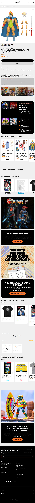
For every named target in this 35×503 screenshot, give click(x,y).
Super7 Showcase (4, 470)
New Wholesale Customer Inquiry (20, 466)
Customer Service (19, 463)
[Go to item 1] (2, 45)
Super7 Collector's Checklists (21, 468)
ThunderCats (8, 6)
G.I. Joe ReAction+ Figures (7, 376)
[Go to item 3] (9, 45)
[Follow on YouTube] (10, 481)
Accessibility (18, 477)
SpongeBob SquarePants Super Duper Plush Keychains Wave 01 (21, 376)
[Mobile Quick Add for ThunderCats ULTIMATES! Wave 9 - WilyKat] (12, 150)
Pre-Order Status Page (20, 462)
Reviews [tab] (4, 340)
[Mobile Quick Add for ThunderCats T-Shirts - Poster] (12, 316)
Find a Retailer (3, 461)
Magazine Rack (3, 472)
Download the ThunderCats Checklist (17, 293)
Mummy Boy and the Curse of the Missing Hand (6, 464)
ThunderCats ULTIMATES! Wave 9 (21, 155)
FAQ (17, 471)
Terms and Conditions (19, 474)
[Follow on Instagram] (6, 481)
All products (3, 6)
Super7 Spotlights (4, 469)
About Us (2, 460)
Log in (8, 67)
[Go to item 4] (12, 45)
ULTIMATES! (13, 6)
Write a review (31, 340)
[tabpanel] (17, 348)
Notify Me (17, 60)
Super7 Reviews (4, 467)
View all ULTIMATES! (17, 439)
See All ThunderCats (17, 241)
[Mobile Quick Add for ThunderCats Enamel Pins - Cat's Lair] (26, 316)
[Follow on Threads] (8, 481)
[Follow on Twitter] (4, 481)
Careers (17, 472)
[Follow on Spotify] (15, 481)
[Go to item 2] (5, 45)
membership (10, 66)
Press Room (18, 469)
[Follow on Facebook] (2, 481)
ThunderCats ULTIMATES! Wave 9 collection (17, 80)
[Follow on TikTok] (12, 481)
